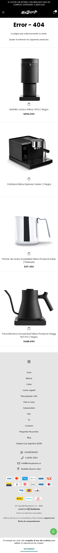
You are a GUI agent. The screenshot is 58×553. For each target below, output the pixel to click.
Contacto (29, 425)
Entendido (29, 548)
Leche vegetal (29, 390)
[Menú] (5, 12)
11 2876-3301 (31, 457)
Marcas (29, 378)
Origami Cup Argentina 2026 (29, 443)
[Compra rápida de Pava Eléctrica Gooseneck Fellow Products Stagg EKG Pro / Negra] (29, 328)
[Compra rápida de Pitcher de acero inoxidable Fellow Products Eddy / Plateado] (29, 253)
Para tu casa (29, 402)
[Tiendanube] (29, 510)
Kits (29, 413)
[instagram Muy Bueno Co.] (29, 361)
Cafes (29, 384)
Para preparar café (29, 396)
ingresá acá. (49, 518)
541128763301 (31, 452)
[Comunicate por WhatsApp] (53, 531)
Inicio (29, 372)
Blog (29, 437)
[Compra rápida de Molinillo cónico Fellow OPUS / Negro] (29, 103)
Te (29, 419)
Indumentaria (29, 408)
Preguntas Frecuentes (29, 431)
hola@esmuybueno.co (31, 463)
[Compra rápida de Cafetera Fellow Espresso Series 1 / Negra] (29, 178)
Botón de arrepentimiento (29, 521)
